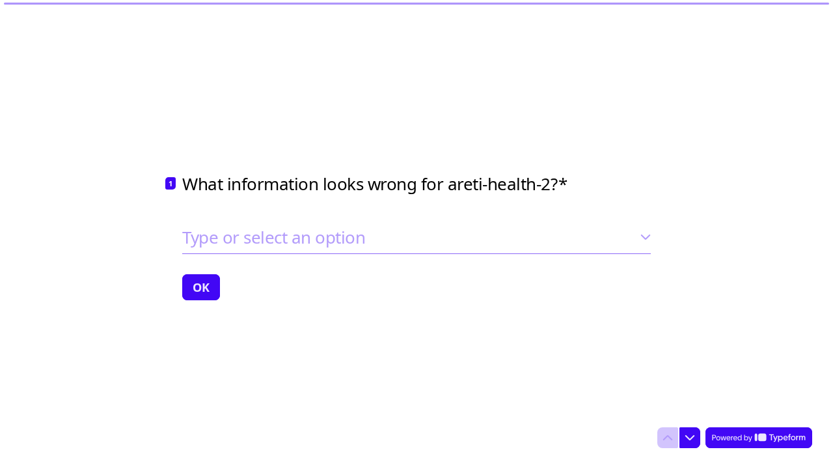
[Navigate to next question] (689, 437)
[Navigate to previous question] (667, 437)
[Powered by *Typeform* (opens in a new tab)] (758, 437)
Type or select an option (273, 237)
